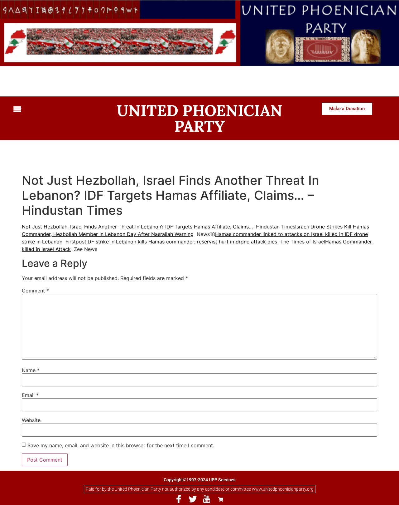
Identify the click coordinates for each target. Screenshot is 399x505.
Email (30, 395)
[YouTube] (206, 499)
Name (31, 370)
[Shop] (220, 499)
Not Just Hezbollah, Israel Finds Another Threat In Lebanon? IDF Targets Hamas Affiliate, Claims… (137, 226)
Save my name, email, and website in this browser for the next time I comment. (120, 445)
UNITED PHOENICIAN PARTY (199, 118)
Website (31, 420)
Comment (35, 290)
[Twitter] (192, 499)
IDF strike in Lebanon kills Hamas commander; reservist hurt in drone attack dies (181, 241)
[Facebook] (178, 499)
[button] (54, 109)
